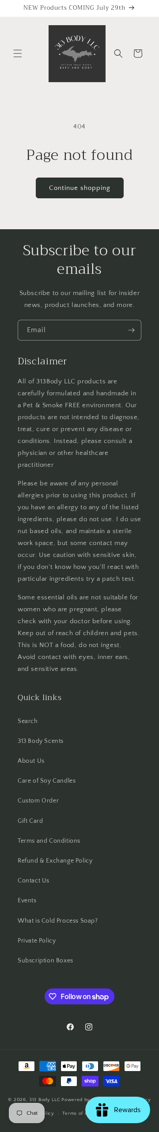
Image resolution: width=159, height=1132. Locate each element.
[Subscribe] (131, 330)
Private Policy (37, 940)
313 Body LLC (44, 1099)
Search (28, 721)
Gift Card (30, 821)
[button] (17, 53)
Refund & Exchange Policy (55, 860)
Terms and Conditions (49, 840)
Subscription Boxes (45, 960)
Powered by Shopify (85, 1099)
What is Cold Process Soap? (58, 920)
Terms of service (82, 1113)
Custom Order (38, 800)
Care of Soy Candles (47, 780)
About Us (31, 761)
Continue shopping (79, 188)
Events (27, 900)
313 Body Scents (41, 741)
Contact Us (33, 880)
